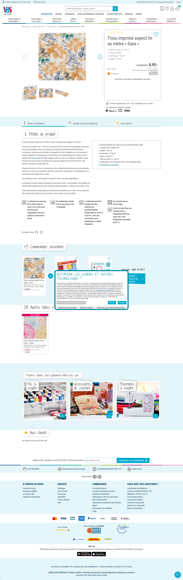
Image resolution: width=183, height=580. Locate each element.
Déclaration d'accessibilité (102, 508)
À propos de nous (29, 488)
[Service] (162, 8)
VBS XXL (58, 14)
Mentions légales (86, 307)
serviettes (37, 158)
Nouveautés (46, 14)
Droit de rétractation (99, 500)
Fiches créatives (114, 14)
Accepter (122, 303)
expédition (154, 70)
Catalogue (61, 488)
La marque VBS (28, 494)
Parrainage (62, 494)
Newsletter (61, 497)
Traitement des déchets (31, 497)
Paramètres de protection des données (106, 502)
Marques (129, 14)
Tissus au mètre (51, 26)
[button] (24, 56)
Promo (139, 14)
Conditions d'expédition (101, 494)
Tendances (70, 14)
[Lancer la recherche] (115, 8)
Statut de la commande (136, 505)
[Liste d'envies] (167, 8)
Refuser (112, 303)
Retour (94, 505)
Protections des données (67, 307)
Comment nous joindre (135, 502)
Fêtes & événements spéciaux (90, 14)
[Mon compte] (172, 8)
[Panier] (177, 8)
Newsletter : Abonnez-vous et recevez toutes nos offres (58, 460)
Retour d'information (135, 508)
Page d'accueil (26, 26)
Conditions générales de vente (103, 491)
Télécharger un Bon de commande (105, 497)
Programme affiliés (30, 491)
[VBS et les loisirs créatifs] (7, 10)
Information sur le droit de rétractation (111, 307)
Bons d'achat (62, 491)
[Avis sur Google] (62, 529)
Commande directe (99, 488)
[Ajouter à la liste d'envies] (156, 34)
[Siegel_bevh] (94, 530)
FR (180, 2)
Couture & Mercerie (38, 26)
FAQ (59, 502)
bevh (102, 526)
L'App (94, 511)
